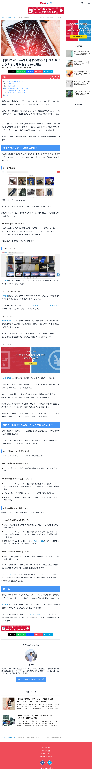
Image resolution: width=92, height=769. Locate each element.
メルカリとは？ (10, 84)
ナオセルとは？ (10, 86)
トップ (3, 17)
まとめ (6, 95)
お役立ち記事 (11, 17)
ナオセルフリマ (35, 305)
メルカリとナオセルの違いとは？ (13, 81)
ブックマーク (49, 71)
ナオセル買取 (51, 305)
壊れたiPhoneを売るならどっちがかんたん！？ (17, 88)
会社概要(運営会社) (46, 756)
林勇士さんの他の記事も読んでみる (29, 679)
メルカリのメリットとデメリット (15, 90)
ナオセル (4, 280)
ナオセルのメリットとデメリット (15, 93)
